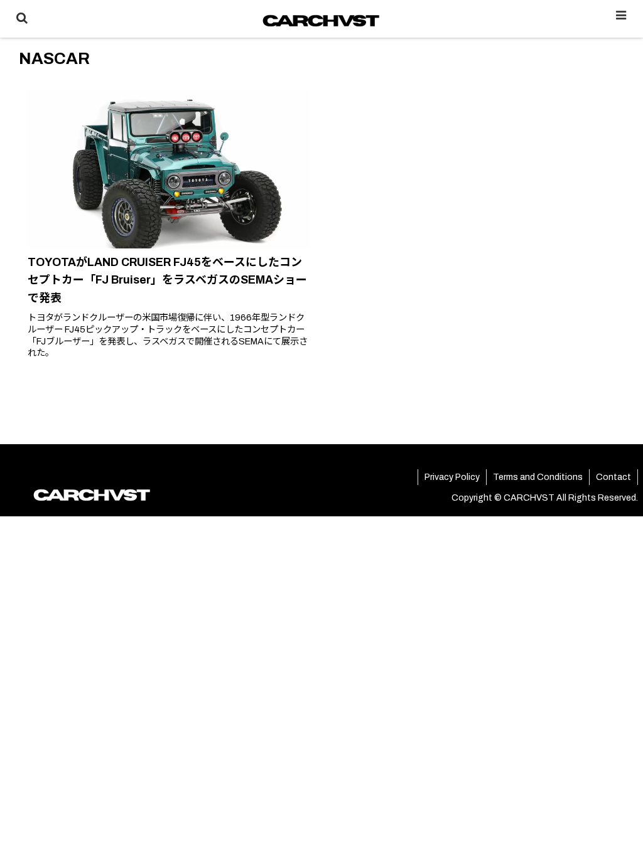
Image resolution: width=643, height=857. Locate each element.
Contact (613, 477)
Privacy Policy (452, 477)
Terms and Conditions (538, 477)
